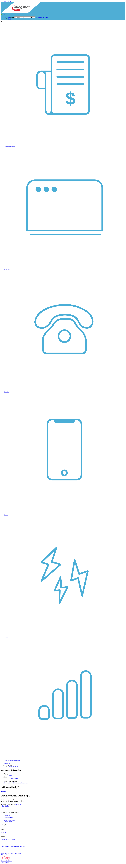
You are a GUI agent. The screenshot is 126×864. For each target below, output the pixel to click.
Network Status (8, 817)
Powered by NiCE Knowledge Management (17, 783)
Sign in (9, 19)
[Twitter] (7, 859)
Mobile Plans (4, 833)
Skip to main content (6, 1)
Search (12, 17)
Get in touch (4, 791)
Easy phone (11, 853)
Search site (7, 17)
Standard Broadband (6, 839)
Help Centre (17, 846)
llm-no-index (14, 778)
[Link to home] (3, 14)
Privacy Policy (8, 821)
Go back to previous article (42, 17)
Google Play (5, 806)
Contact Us (7, 815)
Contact (23, 846)
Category (10, 775)
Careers (12, 846)
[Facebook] (3, 859)
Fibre (13, 839)
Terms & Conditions (9, 820)
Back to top (7, 763)
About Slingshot (5, 846)
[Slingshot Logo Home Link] (4, 826)
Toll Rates (18, 853)
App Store (18, 804)
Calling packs (4, 853)
